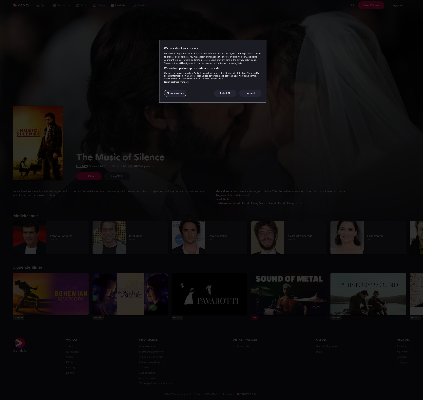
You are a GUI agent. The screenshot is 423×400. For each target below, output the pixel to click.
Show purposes (175, 93)
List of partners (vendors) (176, 82)
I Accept (250, 93)
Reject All (225, 93)
